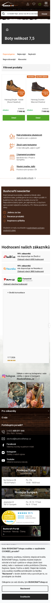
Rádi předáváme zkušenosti (29, 135)
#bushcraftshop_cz (25, 379)
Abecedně (22, 59)
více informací (26, 473)
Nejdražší (32, 54)
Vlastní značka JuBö (26, 166)
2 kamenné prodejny (26, 154)
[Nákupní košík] (39, 3)
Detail (13, 118)
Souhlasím (25, 597)
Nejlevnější (21, 54)
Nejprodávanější (9, 59)
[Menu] (46, 4)
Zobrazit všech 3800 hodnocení (30, 271)
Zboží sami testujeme (27, 145)
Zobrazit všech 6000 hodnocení (30, 259)
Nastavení (25, 588)
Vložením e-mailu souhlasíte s (23, 229)
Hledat (44, 14)
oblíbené (33, 4)
